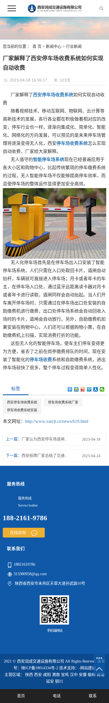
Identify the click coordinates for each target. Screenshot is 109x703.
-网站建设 (87, 668)
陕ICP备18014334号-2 (39, 668)
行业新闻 (74, 46)
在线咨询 (18, 533)
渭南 (56, 675)
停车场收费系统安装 (22, 410)
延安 (50, 681)
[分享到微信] (102, 389)
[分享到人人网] (95, 389)
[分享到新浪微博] (82, 389)
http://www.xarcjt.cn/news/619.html (56, 421)
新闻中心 (53, 46)
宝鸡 (65, 675)
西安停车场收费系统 (22, 402)
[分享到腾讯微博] (89, 389)
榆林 (92, 675)
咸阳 (47, 675)
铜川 (59, 681)
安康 (83, 675)
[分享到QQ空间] (76, 389)
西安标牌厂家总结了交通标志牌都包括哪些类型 (46, 456)
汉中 (74, 675)
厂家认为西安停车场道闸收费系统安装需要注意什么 (46, 439)
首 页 (36, 46)
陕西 (29, 675)
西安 (38, 675)
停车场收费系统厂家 (63, 402)
